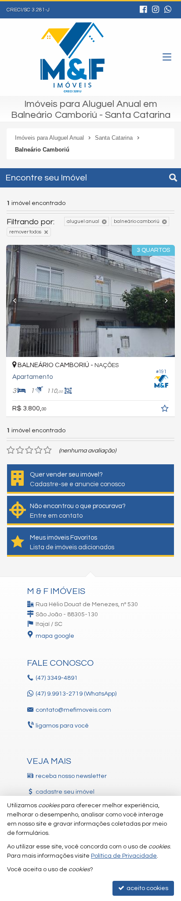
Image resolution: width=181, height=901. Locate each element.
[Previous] (19, 300)
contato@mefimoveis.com (73, 710)
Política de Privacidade (124, 856)
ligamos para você (62, 726)
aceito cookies (146, 888)
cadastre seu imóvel (65, 792)
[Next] (162, 300)
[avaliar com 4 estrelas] (38, 450)
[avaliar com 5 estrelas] (47, 450)
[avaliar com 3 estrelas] (29, 450)
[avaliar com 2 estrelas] (20, 450)
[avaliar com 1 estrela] (11, 450)
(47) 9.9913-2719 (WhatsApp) (76, 694)
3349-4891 (57, 678)
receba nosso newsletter (71, 776)
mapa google (55, 636)
